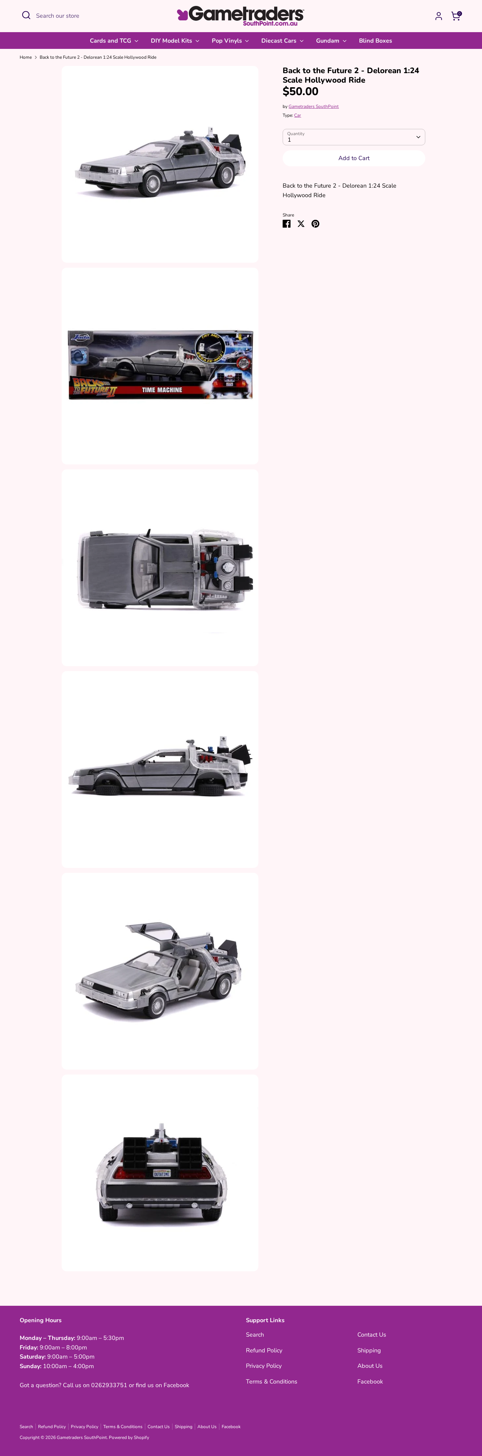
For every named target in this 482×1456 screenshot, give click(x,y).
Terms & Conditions (271, 1381)
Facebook (370, 1381)
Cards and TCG (111, 41)
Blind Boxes (375, 41)
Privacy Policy (264, 1366)
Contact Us (371, 1335)
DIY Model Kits (172, 41)
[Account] (438, 16)
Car (297, 115)
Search (255, 1335)
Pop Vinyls (228, 41)
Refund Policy (264, 1350)
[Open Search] (26, 15)
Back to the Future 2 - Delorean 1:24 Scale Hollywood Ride (98, 57)
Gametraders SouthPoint (314, 106)
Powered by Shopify (129, 1437)
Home (26, 57)
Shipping (369, 1350)
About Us (370, 1366)
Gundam (328, 41)
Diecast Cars (279, 41)
